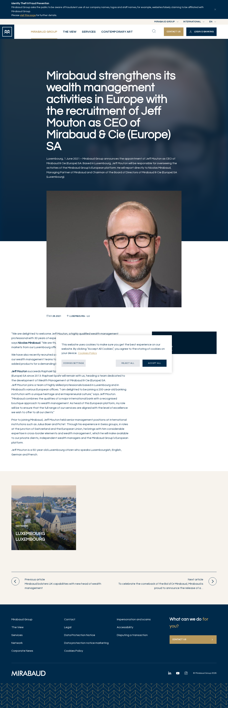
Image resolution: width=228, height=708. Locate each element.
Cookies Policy (73, 650)
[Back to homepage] (7, 32)
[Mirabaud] (28, 673)
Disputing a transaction (132, 635)
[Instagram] (186, 673)
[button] (201, 31)
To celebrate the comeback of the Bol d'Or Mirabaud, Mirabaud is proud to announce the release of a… (160, 583)
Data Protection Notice (79, 635)
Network (17, 643)
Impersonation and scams (134, 619)
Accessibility (125, 627)
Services (17, 635)
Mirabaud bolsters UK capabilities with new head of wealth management (63, 583)
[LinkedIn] (169, 673)
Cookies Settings (73, 363)
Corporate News (22, 650)
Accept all (154, 363)
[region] (114, 354)
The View (17, 627)
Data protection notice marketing (86, 643)
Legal (67, 627)
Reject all (127, 363)
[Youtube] (178, 673)
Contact (69, 619)
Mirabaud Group (21, 619)
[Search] (154, 31)
